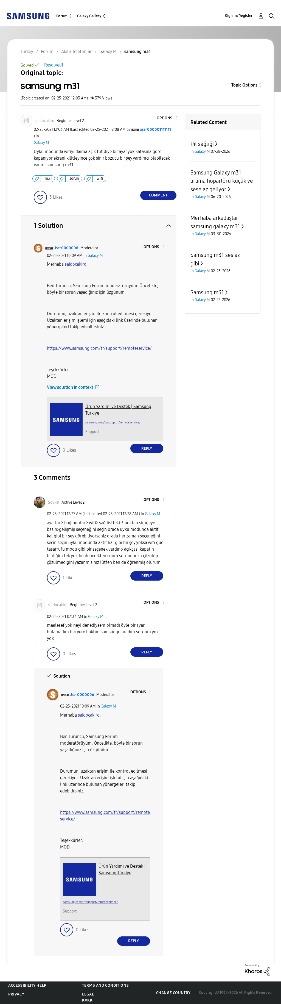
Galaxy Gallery (89, 16)
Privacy (16, 994)
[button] (166, 118)
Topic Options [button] (244, 85)
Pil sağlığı (202, 144)
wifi (100, 178)
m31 (48, 178)
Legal (88, 994)
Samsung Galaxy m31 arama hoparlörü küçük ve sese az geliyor (221, 181)
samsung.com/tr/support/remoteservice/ (112, 422)
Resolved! (53, 65)
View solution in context (70, 387)
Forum (62, 16)
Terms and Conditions (105, 985)
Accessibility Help (27, 985)
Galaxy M (41, 142)
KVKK (87, 1000)
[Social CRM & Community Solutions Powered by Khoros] (257, 969)
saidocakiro (75, 264)
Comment (158, 195)
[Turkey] (28, 15)
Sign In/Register (239, 15)
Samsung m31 (207, 292)
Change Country (173, 993)
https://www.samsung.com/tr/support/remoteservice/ (99, 348)
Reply (146, 448)
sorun (74, 178)
